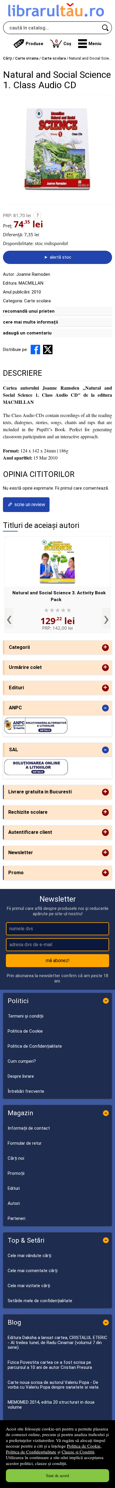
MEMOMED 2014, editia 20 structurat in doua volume (51, 1405)
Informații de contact (29, 1128)
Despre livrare (21, 1076)
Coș (63, 42)
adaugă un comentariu (27, 333)
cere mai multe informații (30, 322)
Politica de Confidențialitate (31, 1452)
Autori (14, 1203)
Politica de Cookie (84, 1446)
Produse (34, 43)
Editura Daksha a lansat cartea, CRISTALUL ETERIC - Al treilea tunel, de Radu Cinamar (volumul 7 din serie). (57, 1342)
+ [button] (105, 647)
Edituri (14, 1188)
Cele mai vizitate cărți (29, 1285)
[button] (89, 43)
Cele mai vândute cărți (29, 1255)
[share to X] (47, 349)
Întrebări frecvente (26, 1091)
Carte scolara (37, 300)
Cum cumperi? (22, 1061)
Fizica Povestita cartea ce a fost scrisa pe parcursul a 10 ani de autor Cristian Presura (50, 1365)
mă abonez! (58, 960)
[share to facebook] (35, 349)
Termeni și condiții (25, 1016)
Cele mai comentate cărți (33, 1270)
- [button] (105, 708)
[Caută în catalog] (105, 27)
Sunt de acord (57, 1475)
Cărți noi (16, 1158)
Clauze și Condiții (78, 1452)
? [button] (38, 215)
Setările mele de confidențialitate (40, 1300)
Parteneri (16, 1218)
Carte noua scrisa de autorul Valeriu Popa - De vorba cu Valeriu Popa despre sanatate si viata (53, 1385)
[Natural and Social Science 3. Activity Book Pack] (57, 561)
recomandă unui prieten (29, 311)
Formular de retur (25, 1143)
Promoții (16, 1173)
